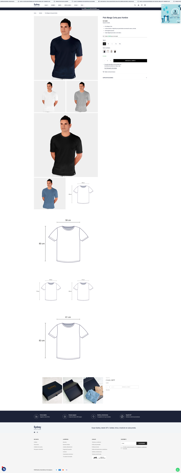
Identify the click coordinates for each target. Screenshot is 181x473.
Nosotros (65, 442)
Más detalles (108, 389)
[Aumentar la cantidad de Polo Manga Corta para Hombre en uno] (110, 60)
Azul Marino (104, 51)
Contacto (65, 451)
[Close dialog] (178, 6)
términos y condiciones (142, 447)
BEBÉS (59, 5)
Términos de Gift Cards (96, 454)
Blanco (108, 51)
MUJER (46, 5)
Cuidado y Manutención (67, 447)
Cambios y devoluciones (97, 451)
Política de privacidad (96, 444)
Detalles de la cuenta (38, 447)
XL (117, 44)
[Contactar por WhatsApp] (178, 470)
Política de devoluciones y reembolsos (99, 449)
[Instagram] (37, 432)
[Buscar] (135, 5)
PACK (82, 5)
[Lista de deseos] (141, 5)
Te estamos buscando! (67, 456)
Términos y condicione (96, 442)
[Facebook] (34, 432)
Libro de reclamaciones (105, 457)
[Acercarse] (95, 19)
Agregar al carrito (126, 386)
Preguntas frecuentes (67, 449)
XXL (120, 44)
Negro (115, 51)
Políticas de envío (95, 447)
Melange (111, 51)
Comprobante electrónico (68, 454)
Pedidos (35, 442)
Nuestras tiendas (66, 444)
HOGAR (75, 5)
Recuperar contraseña (38, 449)
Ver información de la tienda (110, 68)
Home (35, 13)
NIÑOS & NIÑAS (67, 5)
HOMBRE (53, 5)
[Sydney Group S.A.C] (37, 5)
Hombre (40, 13)
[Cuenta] (138, 5)
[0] (145, 5)
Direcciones (36, 444)
